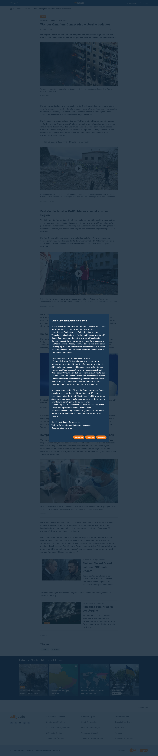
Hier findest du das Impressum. (65, 422)
